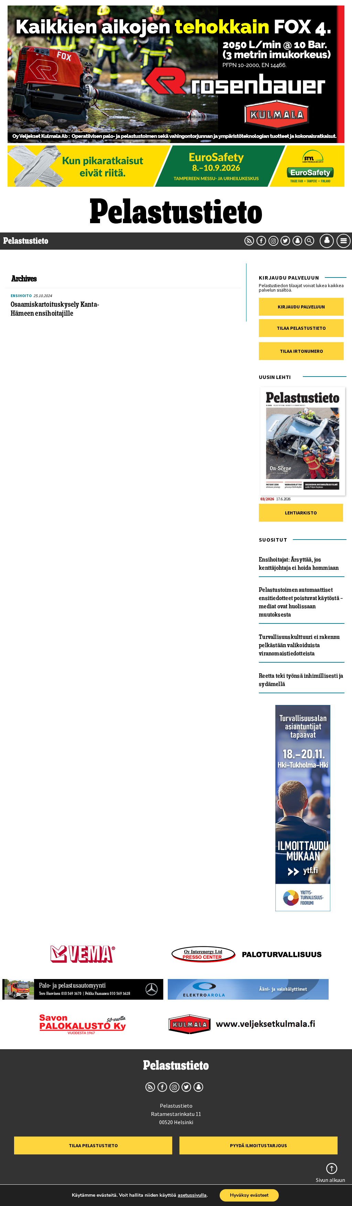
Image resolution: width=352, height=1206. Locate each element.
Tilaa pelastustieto (301, 328)
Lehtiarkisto (301, 513)
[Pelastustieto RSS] (249, 241)
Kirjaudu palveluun (301, 307)
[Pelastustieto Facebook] (261, 241)
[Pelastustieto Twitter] (285, 241)
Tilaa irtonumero (301, 351)
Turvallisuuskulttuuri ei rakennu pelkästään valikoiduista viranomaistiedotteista (299, 645)
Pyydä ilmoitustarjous (258, 1145)
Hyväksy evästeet (249, 1195)
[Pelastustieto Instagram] (273, 241)
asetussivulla (192, 1195)
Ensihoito (21, 295)
